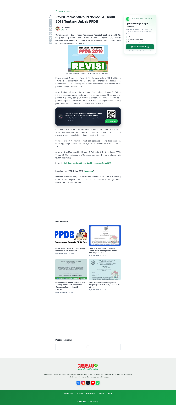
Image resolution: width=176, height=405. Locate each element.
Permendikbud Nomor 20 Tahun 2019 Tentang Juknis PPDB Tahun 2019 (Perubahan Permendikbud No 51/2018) (70, 285)
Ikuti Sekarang (111, 121)
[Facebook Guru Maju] (78, 383)
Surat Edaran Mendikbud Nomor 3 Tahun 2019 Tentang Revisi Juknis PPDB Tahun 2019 (103, 250)
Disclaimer (79, 393)
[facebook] (50, 21)
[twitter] (50, 25)
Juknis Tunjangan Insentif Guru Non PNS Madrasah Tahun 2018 (87, 163)
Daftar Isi (101, 393)
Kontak (110, 393)
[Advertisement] (88, 203)
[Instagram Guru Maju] (83, 383)
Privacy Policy (91, 393)
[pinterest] (50, 38)
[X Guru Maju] (88, 383)
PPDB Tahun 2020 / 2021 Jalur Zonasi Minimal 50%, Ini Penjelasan (70, 249)
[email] (50, 42)
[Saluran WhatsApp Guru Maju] (98, 383)
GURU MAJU (82, 401)
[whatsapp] (50, 29)
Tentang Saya (68, 393)
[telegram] (50, 33)
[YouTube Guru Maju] (93, 383)
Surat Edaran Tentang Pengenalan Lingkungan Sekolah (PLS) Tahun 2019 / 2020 (104, 284)
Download (88, 171)
